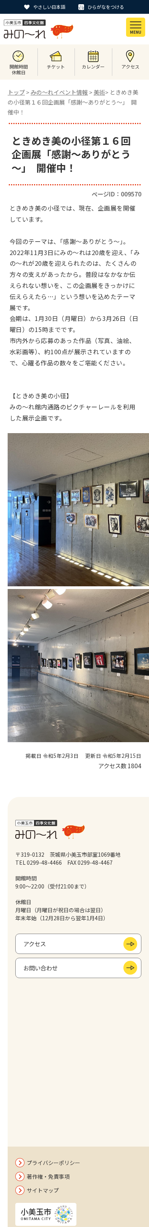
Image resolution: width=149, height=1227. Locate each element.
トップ (16, 92)
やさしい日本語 (49, 6)
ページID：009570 (116, 194)
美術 (99, 92)
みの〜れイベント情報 (59, 92)
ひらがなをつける (105, 6)
